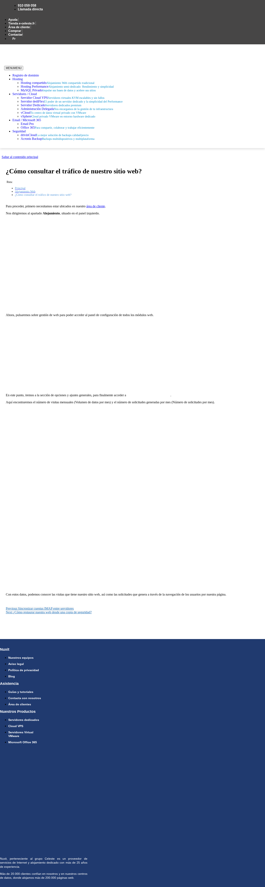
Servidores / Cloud (24, 94)
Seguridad (19, 131)
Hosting (17, 79)
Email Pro (27, 124)
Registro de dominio (25, 75)
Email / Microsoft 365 (26, 120)
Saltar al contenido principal (20, 157)
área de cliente (95, 206)
